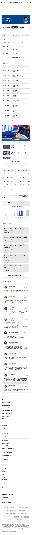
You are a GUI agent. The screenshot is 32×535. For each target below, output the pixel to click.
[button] (2, 2)
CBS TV (4, 436)
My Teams (4, 500)
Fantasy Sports (6, 405)
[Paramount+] (7, 516)
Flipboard (4, 488)
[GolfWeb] (20, 520)
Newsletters (5, 497)
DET (8, 70)
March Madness (6, 416)
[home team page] (5, 70)
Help (3, 462)
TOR (8, 75)
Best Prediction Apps (8, 413)
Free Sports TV (6, 408)
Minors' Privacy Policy (8, 448)
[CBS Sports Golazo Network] (16, 510)
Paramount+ (5, 433)
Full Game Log (16, 57)
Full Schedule (16, 121)
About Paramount (6, 431)
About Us (4, 425)
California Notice (6, 455)
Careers (4, 428)
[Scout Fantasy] (11, 520)
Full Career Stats (16, 190)
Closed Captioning (7, 452)
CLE (8, 90)
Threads (4, 485)
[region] (16, 133)
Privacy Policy (5, 446)
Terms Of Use (5, 443)
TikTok (3, 474)
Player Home (6, 27)
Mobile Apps (5, 419)
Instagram (4, 477)
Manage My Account (7, 494)
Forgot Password (6, 502)
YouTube (4, 471)
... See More (6, 232)
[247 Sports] (11, 513)
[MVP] (26, 516)
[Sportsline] (22, 513)
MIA (8, 105)
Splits (29, 27)
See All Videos (16, 161)
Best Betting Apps (7, 410)
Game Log (22, 27)
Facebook (4, 479)
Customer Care (6, 465)
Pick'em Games (6, 402)
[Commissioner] (18, 516)
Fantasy (14, 27)
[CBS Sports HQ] (22, 507)
